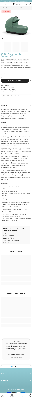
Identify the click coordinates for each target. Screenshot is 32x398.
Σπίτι (2, 7)
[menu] (2, 4)
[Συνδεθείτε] (26, 4)
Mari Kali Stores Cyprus (18, 389)
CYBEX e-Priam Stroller (8, 235)
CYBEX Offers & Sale (8, 237)
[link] (8, 279)
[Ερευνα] (6, 4)
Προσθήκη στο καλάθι (15, 80)
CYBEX (7, 85)
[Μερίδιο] (30, 81)
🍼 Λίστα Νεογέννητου (16, 366)
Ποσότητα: (3, 73)
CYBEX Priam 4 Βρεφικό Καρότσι (11, 240)
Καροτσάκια (6, 242)
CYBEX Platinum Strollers (9, 238)
